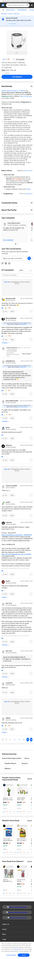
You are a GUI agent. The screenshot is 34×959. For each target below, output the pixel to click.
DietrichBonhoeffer (14, 223)
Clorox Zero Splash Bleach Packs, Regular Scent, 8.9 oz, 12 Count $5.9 (8, 839)
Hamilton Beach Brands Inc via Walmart (14, 90)
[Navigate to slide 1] (16, 53)
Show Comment (26, 353)
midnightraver (10, 361)
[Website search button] (27, 5)
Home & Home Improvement (11, 758)
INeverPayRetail (11, 318)
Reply (12, 311)
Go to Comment (8, 240)
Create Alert (12, 23)
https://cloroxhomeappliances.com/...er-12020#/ (16, 554)
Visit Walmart (17, 77)
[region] (17, 950)
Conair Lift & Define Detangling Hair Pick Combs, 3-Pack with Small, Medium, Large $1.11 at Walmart (22, 880)
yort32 (8, 502)
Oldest (21, 270)
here (28, 189)
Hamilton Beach (10, 763)
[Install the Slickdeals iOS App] (17, 917)
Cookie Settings (11, 955)
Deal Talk (16, 13)
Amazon (25, 763)
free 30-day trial (26, 96)
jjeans (8, 427)
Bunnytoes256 (10, 298)
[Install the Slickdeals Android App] (17, 912)
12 (19, 893)
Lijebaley (9, 522)
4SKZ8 (8, 718)
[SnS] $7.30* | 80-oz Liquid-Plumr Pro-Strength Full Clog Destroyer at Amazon (23, 839)
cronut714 (9, 683)
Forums (10, 13)
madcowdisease (11, 348)
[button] (8, 59)
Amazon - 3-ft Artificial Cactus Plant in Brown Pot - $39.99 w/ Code (8, 798)
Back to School (10, 10)
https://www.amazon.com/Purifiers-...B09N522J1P (17, 535)
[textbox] (14, 258)
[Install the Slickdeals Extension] (17, 907)
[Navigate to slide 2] (18, 53)
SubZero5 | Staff (27, 170)
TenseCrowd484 (11, 485)
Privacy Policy (17, 949)
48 (6, 59)
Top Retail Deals (22, 10)
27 (5, 852)
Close (24, 955)
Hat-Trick (9, 603)
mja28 (8, 581)
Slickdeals (4, 13)
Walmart (8, 768)
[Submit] (4, 275)
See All (29, 778)
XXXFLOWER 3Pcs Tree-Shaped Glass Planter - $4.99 (22, 798)
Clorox (26, 758)
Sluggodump (28, 193)
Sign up (6, 282)
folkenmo (9, 445)
